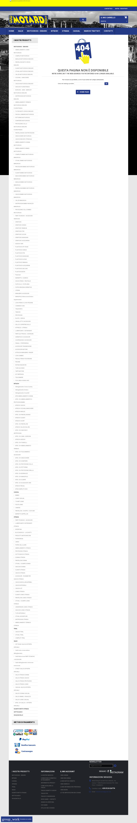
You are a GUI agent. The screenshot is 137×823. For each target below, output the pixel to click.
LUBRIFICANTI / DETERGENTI (23, 330)
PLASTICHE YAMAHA (21, 262)
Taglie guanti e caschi (48, 790)
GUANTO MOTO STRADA (21, 709)
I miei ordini (64, 775)
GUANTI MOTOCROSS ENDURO (24, 68)
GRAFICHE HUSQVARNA (22, 240)
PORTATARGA (19, 538)
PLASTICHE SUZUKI (21, 259)
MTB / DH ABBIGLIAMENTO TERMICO (22, 447)
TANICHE (17, 312)
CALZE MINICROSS (20, 200)
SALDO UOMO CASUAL (22, 699)
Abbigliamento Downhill (22, 393)
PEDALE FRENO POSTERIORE (23, 358)
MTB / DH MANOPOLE (21, 476)
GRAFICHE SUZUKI (20, 234)
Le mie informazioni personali (70, 787)
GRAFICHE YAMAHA (21, 228)
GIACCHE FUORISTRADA (22, 87)
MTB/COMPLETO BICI (21, 489)
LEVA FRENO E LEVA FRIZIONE (24, 302)
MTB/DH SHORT (20, 421)
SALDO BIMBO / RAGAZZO (23, 696)
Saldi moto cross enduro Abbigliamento (22, 652)
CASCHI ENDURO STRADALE (23, 139)
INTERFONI (18, 529)
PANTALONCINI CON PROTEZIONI (24, 133)
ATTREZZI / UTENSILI (21, 327)
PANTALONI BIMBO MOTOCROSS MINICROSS (24, 189)
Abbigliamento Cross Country (23, 386)
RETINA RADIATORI (20, 365)
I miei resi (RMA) (65, 778)
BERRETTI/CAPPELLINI (21, 514)
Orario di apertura (47, 802)
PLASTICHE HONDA (21, 250)
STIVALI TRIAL (19, 635)
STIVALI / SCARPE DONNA (22, 563)
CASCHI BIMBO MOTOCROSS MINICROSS (23, 196)
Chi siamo (44, 805)
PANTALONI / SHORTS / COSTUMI (25, 511)
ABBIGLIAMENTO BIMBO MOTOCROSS (21, 150)
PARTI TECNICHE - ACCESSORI (23, 520)
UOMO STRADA (19, 591)
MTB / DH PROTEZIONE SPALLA (24, 470)
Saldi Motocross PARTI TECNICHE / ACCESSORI (24, 658)
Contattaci (108, 8)
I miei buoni (64, 789)
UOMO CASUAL (19, 498)
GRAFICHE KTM (19, 231)
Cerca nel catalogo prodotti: (66, 83)
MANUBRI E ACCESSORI (22, 293)
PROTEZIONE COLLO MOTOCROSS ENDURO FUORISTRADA (20, 126)
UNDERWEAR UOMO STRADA (24, 607)
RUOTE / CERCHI (20, 318)
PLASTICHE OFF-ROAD (21, 247)
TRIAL (15, 628)
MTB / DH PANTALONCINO (22, 414)
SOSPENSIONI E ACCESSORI (23, 340)
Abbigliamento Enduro (21, 390)
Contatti (108, 31)
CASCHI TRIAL (19, 631)
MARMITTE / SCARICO (21, 278)
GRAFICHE (18, 222)
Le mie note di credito (67, 781)
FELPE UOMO (19, 504)
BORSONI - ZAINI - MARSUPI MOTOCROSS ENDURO (22, 91)
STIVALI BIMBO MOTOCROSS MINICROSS (23, 162)
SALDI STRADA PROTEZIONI (23, 681)
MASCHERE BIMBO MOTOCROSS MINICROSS (24, 177)
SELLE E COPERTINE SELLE (23, 324)
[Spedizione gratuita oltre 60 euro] (68, 3)
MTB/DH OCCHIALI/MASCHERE (24, 408)
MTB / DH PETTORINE (21, 467)
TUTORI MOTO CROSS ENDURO (24, 111)
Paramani (18, 275)
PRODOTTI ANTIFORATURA (23, 535)
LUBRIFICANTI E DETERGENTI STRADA (23, 524)
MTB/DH (54, 31)
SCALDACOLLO (18, 715)
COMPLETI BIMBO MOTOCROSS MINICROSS (23, 156)
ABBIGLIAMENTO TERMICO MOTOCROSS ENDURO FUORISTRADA (22, 105)
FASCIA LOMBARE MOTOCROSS (24, 114)
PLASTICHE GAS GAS (21, 268)
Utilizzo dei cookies (47, 808)
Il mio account (67, 771)
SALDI (20, 31)
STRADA (65, 31)
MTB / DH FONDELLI (21, 442)
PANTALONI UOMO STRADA (23, 597)
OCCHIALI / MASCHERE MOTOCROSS (21, 79)
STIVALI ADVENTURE (21, 616)
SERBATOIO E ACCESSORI (22, 337)
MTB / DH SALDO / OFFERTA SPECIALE (23, 704)
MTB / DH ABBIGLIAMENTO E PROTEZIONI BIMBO (23, 400)
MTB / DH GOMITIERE (21, 461)
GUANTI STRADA (20, 570)
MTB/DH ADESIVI (20, 439)
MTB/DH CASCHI (20, 405)
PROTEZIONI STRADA (21, 551)
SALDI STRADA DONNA (22, 675)
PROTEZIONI (18, 315)
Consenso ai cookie (16, 819)
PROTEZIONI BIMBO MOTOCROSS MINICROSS (24, 168)
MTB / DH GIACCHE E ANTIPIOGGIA (20, 431)
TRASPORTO (18, 309)
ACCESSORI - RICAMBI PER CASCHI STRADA (22, 577)
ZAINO (17, 542)
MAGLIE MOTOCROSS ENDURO (24, 59)
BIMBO (17, 495)
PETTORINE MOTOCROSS (22, 117)
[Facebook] (108, 771)
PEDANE (17, 362)
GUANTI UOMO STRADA (22, 594)
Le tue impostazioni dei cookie (70, 792)
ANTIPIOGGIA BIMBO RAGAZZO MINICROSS (24, 205)
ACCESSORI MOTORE (21, 349)
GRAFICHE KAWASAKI (21, 237)
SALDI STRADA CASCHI (22, 678)
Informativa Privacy (48, 783)
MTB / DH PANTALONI (21, 424)
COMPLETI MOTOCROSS (22, 56)
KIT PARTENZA (19, 374)
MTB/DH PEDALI (20, 486)
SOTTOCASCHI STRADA (22, 554)
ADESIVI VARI (19, 243)
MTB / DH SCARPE (20, 479)
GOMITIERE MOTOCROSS (22, 120)
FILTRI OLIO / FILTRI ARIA (22, 284)
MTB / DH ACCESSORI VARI (23, 483)
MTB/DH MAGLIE (20, 411)
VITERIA (17, 290)
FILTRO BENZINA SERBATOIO (23, 287)
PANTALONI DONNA (21, 560)
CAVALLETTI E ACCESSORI (23, 321)
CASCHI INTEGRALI (20, 585)
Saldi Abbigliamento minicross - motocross (24, 664)
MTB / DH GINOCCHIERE (22, 458)
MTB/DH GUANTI (20, 417)
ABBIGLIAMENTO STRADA (23, 548)
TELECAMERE (19, 377)
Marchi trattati (92, 31)
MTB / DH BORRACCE (21, 473)
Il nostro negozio (47, 775)
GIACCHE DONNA (20, 566)
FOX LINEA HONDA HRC (22, 380)
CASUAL (76, 31)
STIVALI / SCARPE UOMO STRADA (22, 602)
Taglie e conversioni (48, 796)
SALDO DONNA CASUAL (22, 693)
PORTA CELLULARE (20, 545)
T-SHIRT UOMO (19, 501)
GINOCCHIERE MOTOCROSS (23, 136)
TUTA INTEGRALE (20, 613)
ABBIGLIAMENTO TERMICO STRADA (22, 624)
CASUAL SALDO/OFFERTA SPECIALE (22, 688)
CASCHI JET (18, 588)
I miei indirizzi (65, 784)
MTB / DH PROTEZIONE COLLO (24, 464)
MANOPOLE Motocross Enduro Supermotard (23, 298)
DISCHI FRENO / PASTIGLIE (23, 281)
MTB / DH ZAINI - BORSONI (23, 436)
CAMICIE (17, 507)
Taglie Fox (44, 793)
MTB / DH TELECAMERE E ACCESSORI (22, 453)
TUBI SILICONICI (19, 368)
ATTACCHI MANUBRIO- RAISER (24, 352)
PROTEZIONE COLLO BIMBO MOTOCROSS (22, 211)
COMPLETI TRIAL (20, 638)
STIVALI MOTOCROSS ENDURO (24, 71)
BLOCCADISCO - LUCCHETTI (23, 532)
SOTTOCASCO (18, 712)
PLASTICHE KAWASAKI (22, 256)
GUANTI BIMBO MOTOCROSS (23, 173)
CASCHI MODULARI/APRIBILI (23, 582)
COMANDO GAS (20, 306)
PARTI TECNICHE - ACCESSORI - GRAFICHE (23, 217)
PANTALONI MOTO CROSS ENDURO (22, 63)
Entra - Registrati (121, 8)
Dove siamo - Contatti (48, 799)
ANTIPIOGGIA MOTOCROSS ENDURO (22, 97)
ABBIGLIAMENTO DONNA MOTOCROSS (22, 143)
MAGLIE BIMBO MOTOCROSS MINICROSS (23, 183)
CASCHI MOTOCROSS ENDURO (24, 83)
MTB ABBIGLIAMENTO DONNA (24, 396)
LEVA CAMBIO (19, 355)
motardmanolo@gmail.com (103, 791)
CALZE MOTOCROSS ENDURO (24, 74)
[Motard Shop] (28, 19)
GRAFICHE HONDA (20, 225)
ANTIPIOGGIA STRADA (21, 619)
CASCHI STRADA (20, 573)
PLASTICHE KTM (20, 253)
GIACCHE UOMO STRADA (22, 610)
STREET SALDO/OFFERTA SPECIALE (22, 670)
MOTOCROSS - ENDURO (37, 31)
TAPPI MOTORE (19, 371)
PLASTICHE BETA (20, 271)
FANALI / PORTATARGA (22, 343)
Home (11, 31)
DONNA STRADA (20, 557)
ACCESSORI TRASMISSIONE (23, 346)
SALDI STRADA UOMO (21, 684)
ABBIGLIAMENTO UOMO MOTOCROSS (21, 51)
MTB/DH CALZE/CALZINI (22, 427)
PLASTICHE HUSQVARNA (22, 265)
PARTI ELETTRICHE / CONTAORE (24, 334)
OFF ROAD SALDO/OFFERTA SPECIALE (23, 645)
